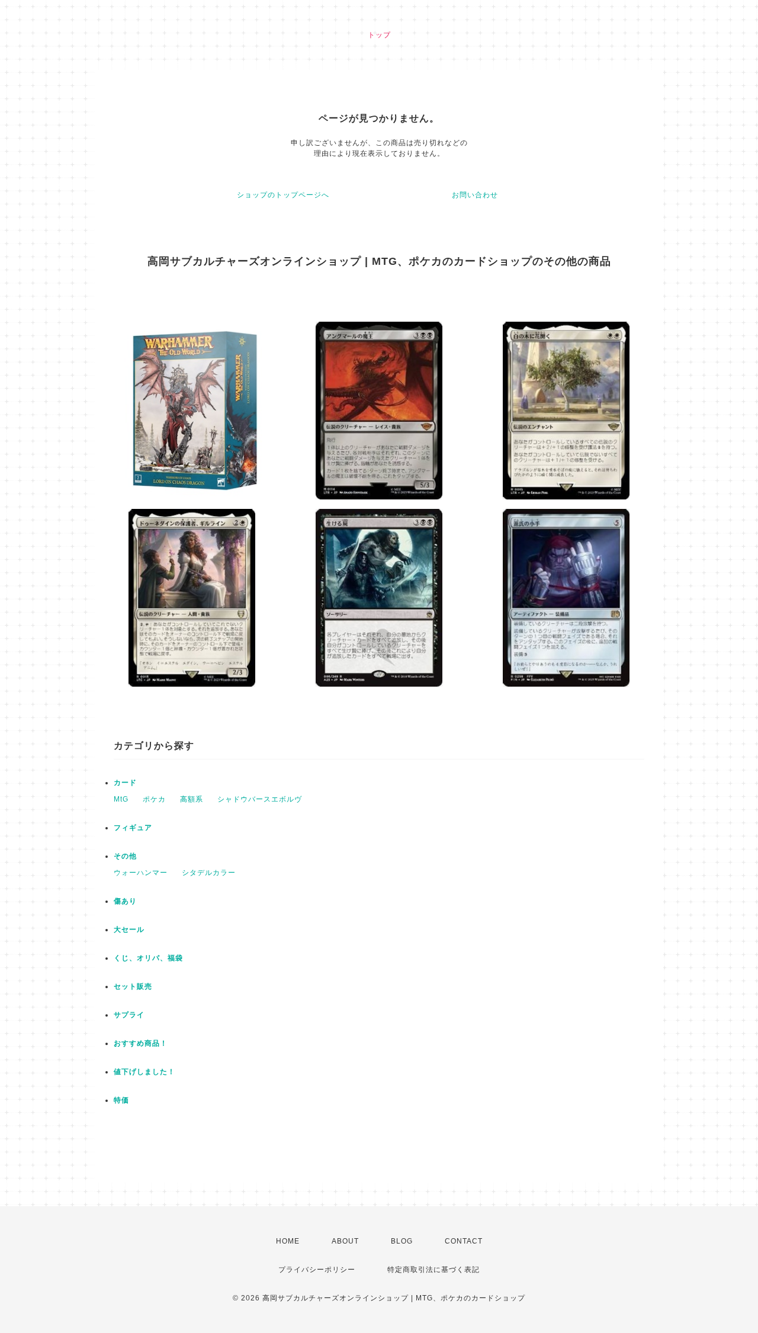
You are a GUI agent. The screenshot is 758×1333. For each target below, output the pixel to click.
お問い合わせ (475, 195)
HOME (288, 1241)
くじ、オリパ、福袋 (148, 958)
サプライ (129, 1015)
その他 (125, 856)
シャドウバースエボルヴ (259, 799)
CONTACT (464, 1241)
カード (125, 782)
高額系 (191, 799)
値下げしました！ (144, 1072)
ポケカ (154, 799)
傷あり (125, 901)
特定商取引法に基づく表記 (433, 1269)
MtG (121, 799)
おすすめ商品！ (141, 1043)
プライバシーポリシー (316, 1269)
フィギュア (133, 827)
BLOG (402, 1241)
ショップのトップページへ (283, 195)
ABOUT (345, 1241)
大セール (129, 929)
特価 (121, 1100)
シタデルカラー (209, 873)
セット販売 (133, 986)
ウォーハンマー (141, 873)
